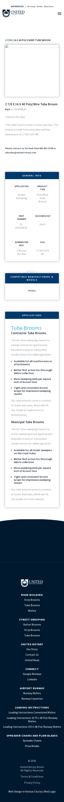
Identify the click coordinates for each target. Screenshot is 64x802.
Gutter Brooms (32, 624)
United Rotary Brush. (32, 767)
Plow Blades (32, 746)
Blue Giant (48, 6)
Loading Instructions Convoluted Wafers (32, 712)
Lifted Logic (49, 791)
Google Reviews (32, 674)
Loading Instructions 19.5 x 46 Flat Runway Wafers (32, 726)
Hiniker (40, 6)
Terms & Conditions (32, 776)
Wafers (32, 610)
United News (32, 660)
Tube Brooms (32, 605)
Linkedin (32, 679)
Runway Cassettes (32, 698)
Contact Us (32, 654)
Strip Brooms (32, 599)
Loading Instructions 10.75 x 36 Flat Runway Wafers (32, 719)
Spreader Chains (32, 740)
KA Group (31, 6)
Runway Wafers (32, 693)
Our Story (32, 649)
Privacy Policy (32, 782)
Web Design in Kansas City (23, 791)
